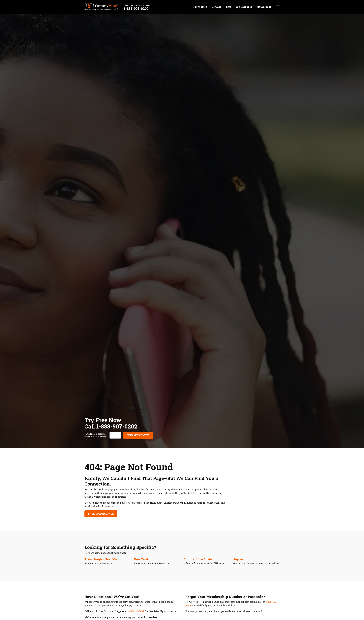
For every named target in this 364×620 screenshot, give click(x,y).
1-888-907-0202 (136, 8)
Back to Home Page (101, 513)
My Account (264, 6)
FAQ (228, 6)
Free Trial (141, 559)
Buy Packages (243, 6)
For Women (200, 6)
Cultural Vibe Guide (198, 559)
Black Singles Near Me (100, 559)
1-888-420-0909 (135, 611)
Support (238, 559)
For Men (217, 6)
